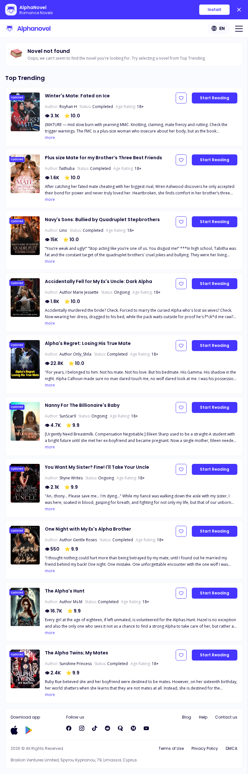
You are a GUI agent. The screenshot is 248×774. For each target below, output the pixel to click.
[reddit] (107, 728)
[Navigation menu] (239, 28)
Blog (186, 717)
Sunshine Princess (75, 663)
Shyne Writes (71, 478)
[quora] (120, 728)
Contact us (226, 717)
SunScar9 (67, 416)
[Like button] (181, 98)
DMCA (231, 748)
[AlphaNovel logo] (27, 28)
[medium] (133, 728)
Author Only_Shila (75, 354)
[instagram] (81, 728)
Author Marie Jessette (78, 292)
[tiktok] (94, 728)
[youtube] (146, 728)
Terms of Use (171, 748)
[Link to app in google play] (29, 730)
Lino (63, 230)
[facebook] (68, 728)
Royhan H (68, 106)
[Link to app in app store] (14, 730)
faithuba (67, 168)
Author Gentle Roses (78, 540)
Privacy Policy (204, 748)
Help (203, 717)
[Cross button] (239, 10)
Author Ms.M (70, 601)
